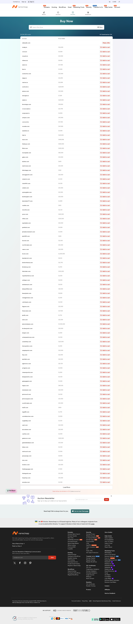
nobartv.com (26, 179)
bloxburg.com (26, 267)
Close (111, 496)
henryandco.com (27, 346)
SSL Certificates (91, 565)
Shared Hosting (72, 554)
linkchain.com (26, 271)
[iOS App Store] (115, 619)
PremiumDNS (72, 547)
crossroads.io (26, 109)
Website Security (92, 536)
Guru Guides (108, 532)
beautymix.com (26, 293)
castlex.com (25, 434)
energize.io (25, 95)
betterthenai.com (27, 262)
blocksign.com (26, 104)
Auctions (58, 14)
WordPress (62, 7)
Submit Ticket (108, 543)
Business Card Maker (110, 582)
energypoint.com (27, 174)
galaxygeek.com (27, 381)
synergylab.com (27, 192)
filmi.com (25, 148)
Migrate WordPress (73, 575)
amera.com (25, 91)
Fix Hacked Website (93, 538)
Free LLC (109, 558)
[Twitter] (14, 563)
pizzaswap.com (26, 456)
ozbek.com (25, 188)
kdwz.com (25, 447)
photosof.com (26, 394)
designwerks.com (27, 377)
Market (44, 14)
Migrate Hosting (90, 560)
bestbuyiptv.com (27, 196)
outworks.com (26, 73)
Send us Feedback (110, 593)
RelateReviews (110, 565)
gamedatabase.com (28, 442)
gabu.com (25, 157)
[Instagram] (25, 563)
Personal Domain (72, 541)
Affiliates (107, 589)
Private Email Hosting (74, 563)
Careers (107, 586)
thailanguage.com (27, 469)
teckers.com (26, 464)
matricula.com (26, 166)
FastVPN (91, 545)
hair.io (24, 135)
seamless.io (25, 130)
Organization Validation (92, 569)
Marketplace (108, 552)
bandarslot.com (27, 258)
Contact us (16, 1)
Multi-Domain (90, 578)
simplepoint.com (27, 350)
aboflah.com (26, 359)
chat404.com (26, 183)
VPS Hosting (71, 560)
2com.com (25, 254)
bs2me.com (25, 161)
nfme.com (25, 218)
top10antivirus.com (28, 275)
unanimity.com (26, 341)
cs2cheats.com (26, 302)
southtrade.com (27, 403)
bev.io (24, 69)
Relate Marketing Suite (112, 560)
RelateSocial (109, 563)
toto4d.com (25, 210)
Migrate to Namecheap (74, 565)
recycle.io (25, 56)
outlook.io (25, 87)
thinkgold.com (26, 473)
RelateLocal (109, 569)
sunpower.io (26, 113)
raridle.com (25, 205)
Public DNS (89, 550)
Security (89, 7)
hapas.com (25, 385)
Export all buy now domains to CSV (61, 491)
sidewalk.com (26, 43)
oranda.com (25, 126)
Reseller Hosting (72, 558)
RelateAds (108, 567)
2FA (87, 549)
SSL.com (88, 567)
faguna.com (25, 306)
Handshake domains (75, 539)
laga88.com (25, 412)
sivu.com (24, 460)
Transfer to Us (98, 7)
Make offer (106, 43)
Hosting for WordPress (74, 556)
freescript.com (26, 311)
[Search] (119, 1)
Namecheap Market (73, 543)
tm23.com (25, 407)
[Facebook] (20, 563)
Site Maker (108, 575)
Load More (66, 487)
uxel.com (25, 425)
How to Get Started (110, 554)
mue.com (25, 139)
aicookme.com (26, 429)
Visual (106, 573)
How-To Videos (109, 541)
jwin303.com (26, 236)
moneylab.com (26, 152)
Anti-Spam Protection (92, 552)
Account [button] (117, 7)
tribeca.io (25, 60)
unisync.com (26, 117)
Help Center (108, 7)
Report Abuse (108, 547)
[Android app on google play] (104, 619)
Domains (46, 7)
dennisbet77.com (27, 201)
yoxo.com (25, 214)
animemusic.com (27, 284)
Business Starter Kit (111, 556)
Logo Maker (109, 578)
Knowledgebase (109, 539)
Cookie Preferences (116, 600)
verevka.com (26, 482)
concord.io (25, 122)
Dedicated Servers (73, 562)
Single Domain (90, 575)
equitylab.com (26, 223)
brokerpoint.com (27, 328)
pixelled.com (26, 227)
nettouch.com (26, 451)
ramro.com (25, 249)
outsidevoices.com (27, 416)
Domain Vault (91, 539)
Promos (88, 589)
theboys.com (26, 144)
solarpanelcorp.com (28, 337)
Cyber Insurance (92, 547)
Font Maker (108, 576)
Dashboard (88, 14)
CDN (87, 543)
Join (106, 499)
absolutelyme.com (27, 324)
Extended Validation (91, 573)
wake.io (24, 100)
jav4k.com (25, 315)
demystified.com (27, 289)
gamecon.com (26, 438)
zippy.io (24, 78)
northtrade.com (27, 245)
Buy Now (73, 14)
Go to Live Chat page (81, 511)
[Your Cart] (109, 1)
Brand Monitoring (110, 571)
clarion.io (25, 82)
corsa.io (24, 51)
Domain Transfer (72, 536)
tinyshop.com (26, 478)
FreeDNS (70, 549)
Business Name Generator (112, 580)
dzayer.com (25, 333)
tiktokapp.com (26, 170)
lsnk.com (25, 319)
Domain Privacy (90, 534)
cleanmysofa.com (27, 372)
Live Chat (107, 545)
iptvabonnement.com (28, 232)
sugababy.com (26, 420)
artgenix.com (26, 368)
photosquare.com (27, 398)
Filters (101, 27)
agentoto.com (26, 363)
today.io (24, 47)
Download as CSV (106, 34)
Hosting (54, 7)
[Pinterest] (30, 563)
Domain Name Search (74, 534)
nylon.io (24, 65)
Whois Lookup (72, 545)
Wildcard (88, 576)
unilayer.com (26, 280)
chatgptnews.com (27, 297)
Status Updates (109, 538)
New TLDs (70, 538)
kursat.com (25, 240)
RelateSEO (108, 562)
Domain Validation (91, 571)
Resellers (89, 582)
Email (70, 7)
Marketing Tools (78, 7)
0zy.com (24, 355)
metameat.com (26, 390)
